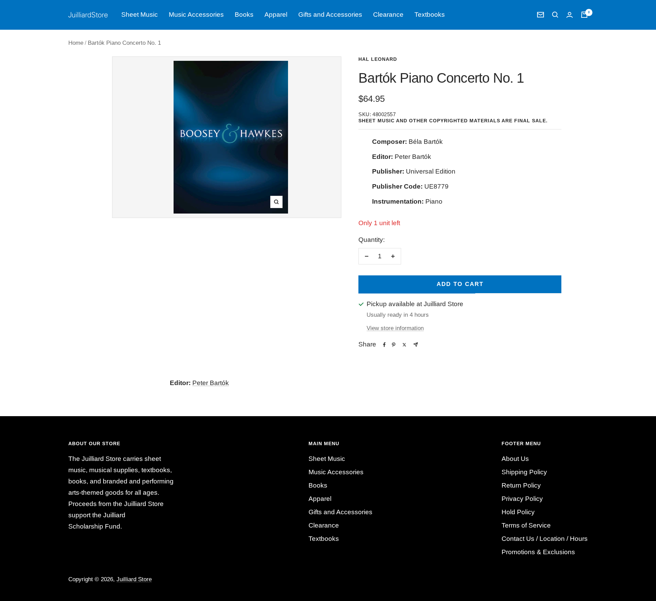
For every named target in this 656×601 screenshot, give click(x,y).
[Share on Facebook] (384, 344)
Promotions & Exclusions (538, 552)
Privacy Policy (522, 498)
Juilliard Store (134, 579)
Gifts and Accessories (330, 14)
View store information (395, 328)
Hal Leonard (377, 59)
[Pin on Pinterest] (393, 344)
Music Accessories (196, 14)
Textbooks (429, 14)
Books (244, 14)
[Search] (555, 15)
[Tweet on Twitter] (404, 344)
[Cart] (584, 15)
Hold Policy (518, 512)
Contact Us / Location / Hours (545, 538)
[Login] (569, 15)
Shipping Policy (524, 472)
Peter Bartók (210, 382)
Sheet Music (139, 14)
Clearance (388, 14)
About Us (515, 458)
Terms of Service (526, 525)
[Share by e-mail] (415, 344)
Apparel (275, 14)
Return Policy (521, 485)
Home (75, 43)
